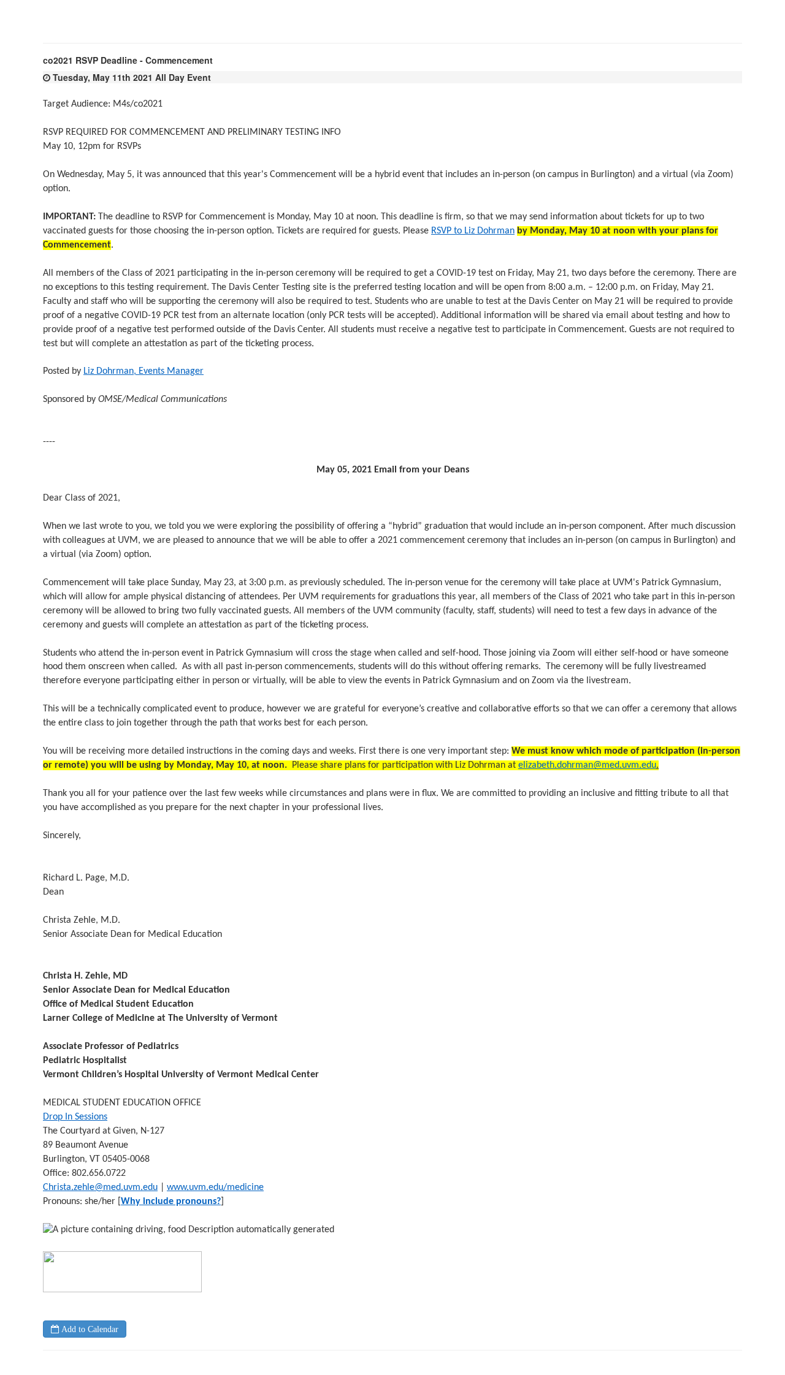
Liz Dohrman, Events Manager (143, 371)
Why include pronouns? (171, 1201)
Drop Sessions (75, 1117)
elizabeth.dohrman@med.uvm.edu (587, 765)
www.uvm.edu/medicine (215, 1187)
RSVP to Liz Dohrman (473, 231)
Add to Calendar (88, 1329)
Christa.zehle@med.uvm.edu (100, 1187)
